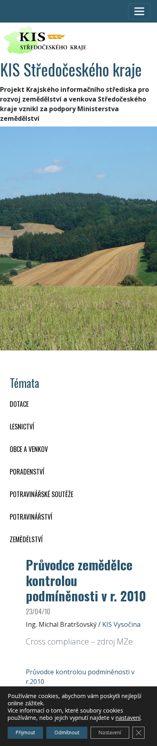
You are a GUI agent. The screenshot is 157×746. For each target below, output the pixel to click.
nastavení (128, 717)
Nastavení (110, 732)
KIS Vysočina (121, 624)
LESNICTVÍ (22, 426)
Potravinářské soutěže (41, 494)
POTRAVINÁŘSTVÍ (31, 517)
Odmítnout (66, 732)
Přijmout (25, 732)
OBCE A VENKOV (29, 449)
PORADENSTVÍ (27, 472)
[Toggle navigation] (139, 11)
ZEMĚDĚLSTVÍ (26, 539)
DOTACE (19, 404)
